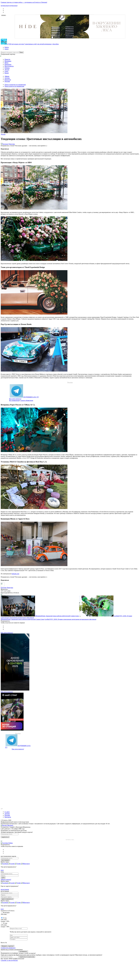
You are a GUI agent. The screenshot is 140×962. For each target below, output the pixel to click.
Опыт (6, 71)
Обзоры (7, 68)
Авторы (7, 78)
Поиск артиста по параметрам (14, 86)
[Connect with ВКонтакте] (25, 863)
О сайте (7, 812)
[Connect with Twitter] (18, 863)
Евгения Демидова (8, 144)
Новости (7, 59)
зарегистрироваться (7, 899)
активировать (23, 951)
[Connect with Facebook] (5, 863)
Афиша (7, 76)
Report (7, 73)
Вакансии (8, 79)
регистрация (5, 889)
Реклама (7, 81)
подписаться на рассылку (27, 957)
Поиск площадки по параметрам (15, 84)
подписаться (5, 837)
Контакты (8, 817)
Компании (8, 64)
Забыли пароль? (6, 879)
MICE (6, 63)
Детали (7, 69)
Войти (7, 47)
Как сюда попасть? (15, 399)
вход (2, 870)
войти (3, 877)
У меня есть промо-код (8, 948)
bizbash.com (15, 574)
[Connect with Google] (12, 863)
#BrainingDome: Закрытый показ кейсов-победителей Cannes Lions (57, 616)
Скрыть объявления (26, 400)
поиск (6, 49)
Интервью (8, 61)
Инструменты (9, 66)
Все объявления (14, 400)
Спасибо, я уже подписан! (9, 960)
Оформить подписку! (8, 946)
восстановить (5, 860)
